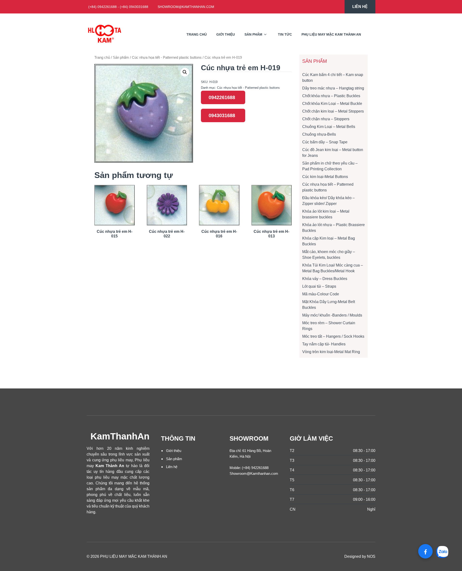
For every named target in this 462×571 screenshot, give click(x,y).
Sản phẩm (253, 34)
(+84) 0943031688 (134, 7)
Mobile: (235, 468)
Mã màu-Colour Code (320, 294)
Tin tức (285, 34)
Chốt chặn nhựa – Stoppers (325, 119)
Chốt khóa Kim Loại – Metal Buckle (332, 104)
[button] (184, 72)
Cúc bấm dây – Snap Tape (324, 142)
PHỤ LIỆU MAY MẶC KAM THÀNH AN (331, 34)
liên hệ (360, 7)
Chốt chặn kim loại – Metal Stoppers (333, 111)
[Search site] (370, 34)
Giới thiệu (173, 451)
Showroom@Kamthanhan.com (254, 473)
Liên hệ (171, 467)
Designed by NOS (359, 556)
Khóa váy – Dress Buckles (324, 279)
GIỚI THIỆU (225, 34)
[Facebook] (425, 551)
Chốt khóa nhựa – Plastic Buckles (331, 96)
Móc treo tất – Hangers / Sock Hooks (333, 336)
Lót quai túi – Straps (319, 286)
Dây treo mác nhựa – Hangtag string (333, 88)
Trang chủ (196, 34)
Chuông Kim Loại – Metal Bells (328, 127)
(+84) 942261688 (255, 468)
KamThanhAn (119, 436)
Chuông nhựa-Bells (319, 134)
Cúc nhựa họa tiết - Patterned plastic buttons (167, 57)
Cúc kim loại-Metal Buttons (325, 177)
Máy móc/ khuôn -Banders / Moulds (332, 315)
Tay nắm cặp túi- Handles (324, 344)
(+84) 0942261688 (102, 7)
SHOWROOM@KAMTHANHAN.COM (186, 7)
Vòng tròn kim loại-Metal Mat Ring (331, 352)
